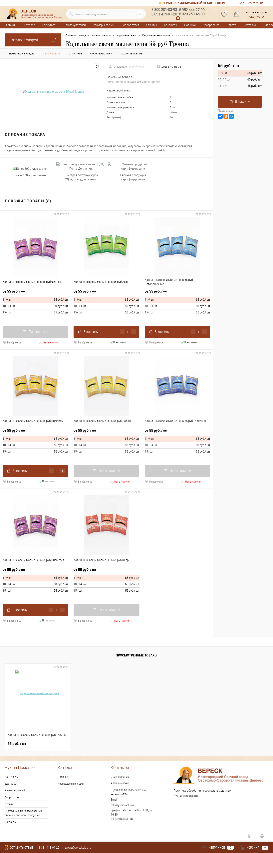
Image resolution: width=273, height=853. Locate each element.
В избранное (14, 342)
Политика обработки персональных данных (202, 790)
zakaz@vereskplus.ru (123, 805)
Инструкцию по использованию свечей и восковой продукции (24, 813)
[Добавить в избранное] (97, 66)
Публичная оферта (185, 795)
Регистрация (255, 3)
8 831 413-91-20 (120, 776)
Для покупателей (75, 25)
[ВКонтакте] (220, 116)
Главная (10, 25)
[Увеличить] (53, 91)
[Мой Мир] (231, 116)
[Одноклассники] (225, 116)
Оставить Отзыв (22, 847)
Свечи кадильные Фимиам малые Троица (133, 81)
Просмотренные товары (136, 655)
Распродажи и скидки (71, 783)
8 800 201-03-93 (164, 9)
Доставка (249, 25)
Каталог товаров (24, 40)
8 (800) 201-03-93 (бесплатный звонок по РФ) (128, 792)
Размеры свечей (103, 25)
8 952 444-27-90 (120, 783)
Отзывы (151, 25)
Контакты (170, 25)
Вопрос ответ (130, 25)
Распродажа (211, 25)
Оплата (231, 25)
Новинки (190, 25)
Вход (241, 3)
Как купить (49, 25)
